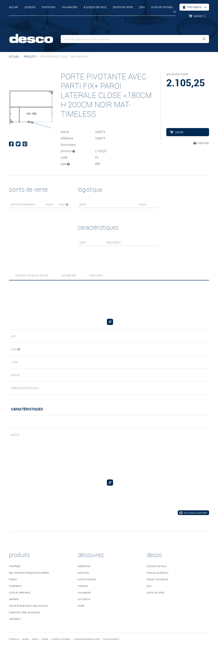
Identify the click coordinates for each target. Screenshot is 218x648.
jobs (142, 7)
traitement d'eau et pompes (24, 612)
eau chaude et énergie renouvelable (29, 572)
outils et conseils (162, 7)
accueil (13, 7)
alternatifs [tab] (96, 275)
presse (35, 639)
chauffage (14, 566)
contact (25, 639)
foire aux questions (157, 572)
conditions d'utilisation (61, 639)
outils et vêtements (20, 592)
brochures (48, 7)
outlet (81, 605)
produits (30, 7)
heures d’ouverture (157, 579)
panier (199, 16)
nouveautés (69, 7)
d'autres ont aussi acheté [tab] (31, 275)
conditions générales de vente (87, 639)
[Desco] (35, 36)
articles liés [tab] (69, 275)
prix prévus (84, 599)
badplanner (84, 566)
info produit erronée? (195, 512)
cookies (45, 639)
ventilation (15, 619)
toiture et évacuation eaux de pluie (28, 605)
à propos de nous (95, 7)
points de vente (123, 7)
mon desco (193, 7)
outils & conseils (87, 579)
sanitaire (14, 599)
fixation (13, 579)
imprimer (203, 143)
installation (15, 585)
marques (83, 585)
